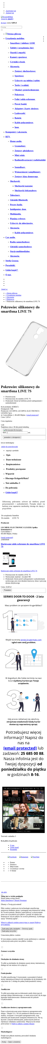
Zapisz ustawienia (14, 1042)
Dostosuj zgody (27, 929)
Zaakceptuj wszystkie (9, 931)
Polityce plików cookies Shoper (23, 1024)
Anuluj (4, 1042)
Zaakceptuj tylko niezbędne (11, 929)
